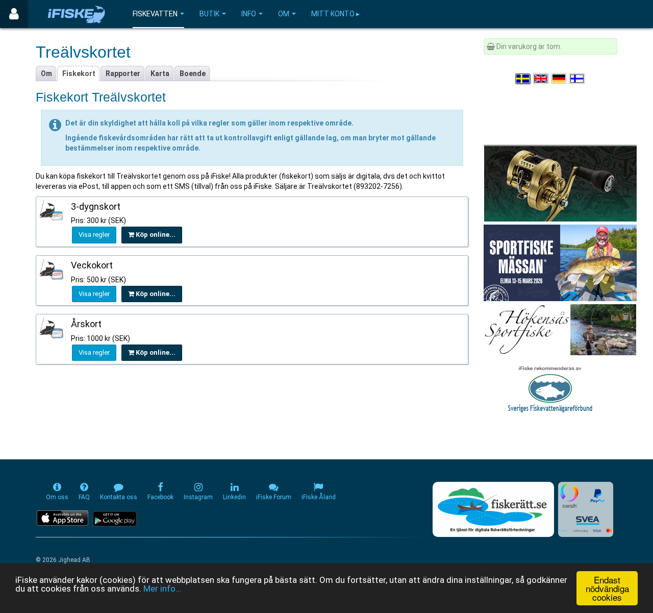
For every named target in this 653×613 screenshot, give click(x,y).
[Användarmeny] (14, 14)
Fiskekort (78, 73)
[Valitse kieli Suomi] (577, 79)
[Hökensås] (560, 329)
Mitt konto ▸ (335, 14)
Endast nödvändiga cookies (607, 588)
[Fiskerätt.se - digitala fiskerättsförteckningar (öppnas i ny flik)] (493, 509)
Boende (193, 73)
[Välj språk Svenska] (523, 79)
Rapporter (123, 73)
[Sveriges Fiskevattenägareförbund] (550, 388)
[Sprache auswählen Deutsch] (559, 79)
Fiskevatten (155, 14)
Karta (159, 73)
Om (283, 14)
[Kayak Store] (560, 183)
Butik (209, 14)
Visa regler (94, 234)
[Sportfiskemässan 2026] (560, 262)
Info (248, 14)
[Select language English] (541, 79)
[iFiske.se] (76, 14)
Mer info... (162, 588)
